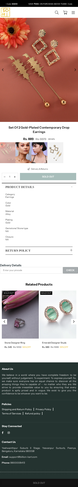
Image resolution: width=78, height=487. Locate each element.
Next (75, 70)
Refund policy (32, 413)
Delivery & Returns (39, 169)
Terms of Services (11, 413)
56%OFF (26, 347)
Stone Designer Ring (15, 342)
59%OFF (64, 347)
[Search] (56, 12)
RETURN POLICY (18, 250)
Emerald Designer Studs (54, 342)
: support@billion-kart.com (22, 456)
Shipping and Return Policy (17, 409)
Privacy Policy (43, 409)
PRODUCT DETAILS (19, 187)
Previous (2, 70)
